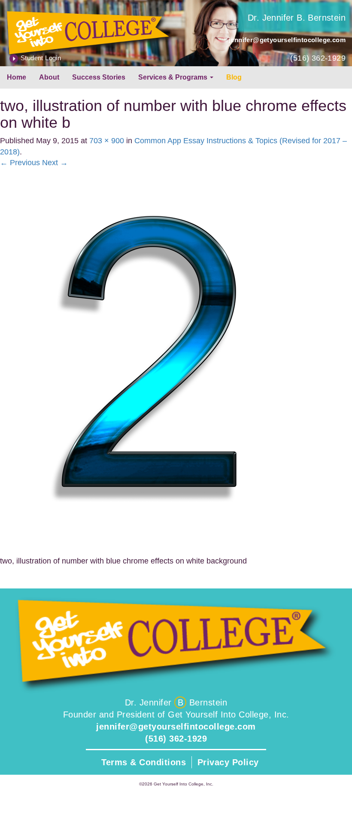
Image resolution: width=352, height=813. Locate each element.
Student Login (41, 58)
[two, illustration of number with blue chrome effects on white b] (151, 361)
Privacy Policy (228, 762)
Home (16, 77)
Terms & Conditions (143, 762)
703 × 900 (106, 140)
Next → (55, 162)
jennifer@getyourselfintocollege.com (287, 39)
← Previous (20, 162)
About (49, 77)
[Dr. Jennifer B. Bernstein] (88, 31)
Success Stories (98, 77)
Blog (234, 77)
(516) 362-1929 (318, 58)
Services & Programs (173, 77)
